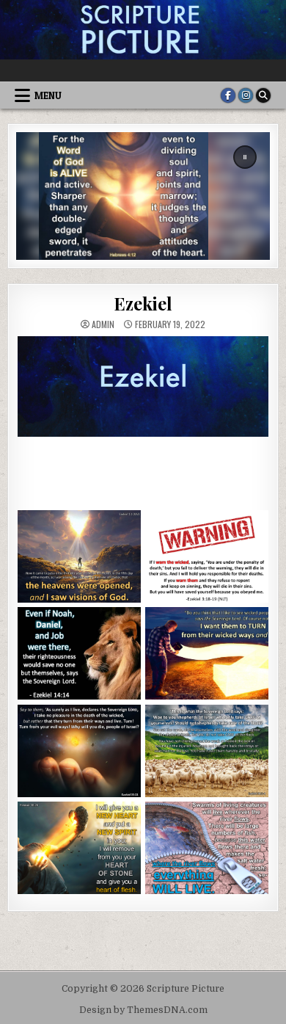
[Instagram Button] (245, 95)
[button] (245, 157)
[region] (143, 195)
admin (103, 324)
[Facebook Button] (228, 95)
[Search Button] (263, 95)
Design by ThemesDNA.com (143, 1010)
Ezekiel (143, 303)
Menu (48, 95)
